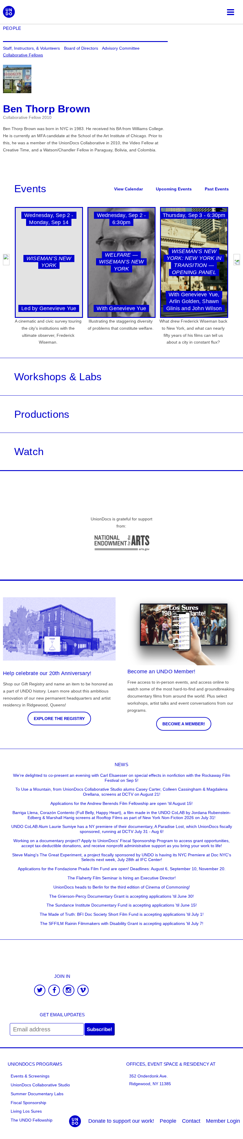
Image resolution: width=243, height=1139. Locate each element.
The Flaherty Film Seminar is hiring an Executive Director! (122, 878)
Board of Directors (81, 48)
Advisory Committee (121, 48)
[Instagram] (68, 990)
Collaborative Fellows (23, 55)
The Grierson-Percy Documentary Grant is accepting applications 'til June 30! (121, 896)
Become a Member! (183, 723)
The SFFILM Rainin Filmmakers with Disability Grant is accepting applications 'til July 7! (121, 923)
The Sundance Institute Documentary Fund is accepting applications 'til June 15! (122, 905)
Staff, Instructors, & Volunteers (31, 48)
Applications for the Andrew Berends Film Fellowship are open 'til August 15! (121, 803)
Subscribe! (99, 1029)
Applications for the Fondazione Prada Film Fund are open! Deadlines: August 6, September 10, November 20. (122, 868)
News (121, 764)
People (12, 28)
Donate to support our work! (121, 1121)
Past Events (217, 189)
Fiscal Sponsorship (28, 1102)
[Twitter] (40, 990)
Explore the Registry (59, 718)
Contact (191, 1121)
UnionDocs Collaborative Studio (40, 1085)
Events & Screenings (30, 1076)
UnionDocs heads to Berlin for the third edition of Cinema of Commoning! (121, 887)
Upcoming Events (174, 189)
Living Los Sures (26, 1111)
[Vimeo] (83, 990)
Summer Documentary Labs (37, 1093)
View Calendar (128, 189)
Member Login (223, 1121)
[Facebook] (54, 990)
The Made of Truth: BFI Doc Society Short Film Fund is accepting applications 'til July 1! (122, 914)
